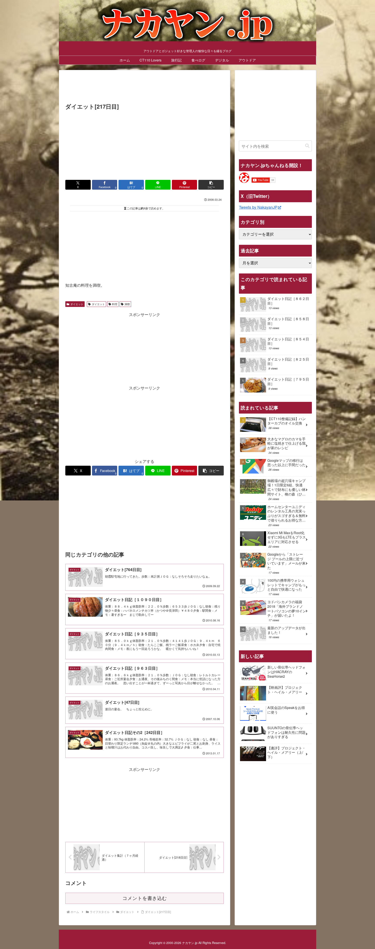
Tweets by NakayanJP (258, 207)
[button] (211, 185)
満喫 (127, 304)
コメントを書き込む (144, 898)
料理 (114, 304)
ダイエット (76, 304)
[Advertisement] (144, 88)
